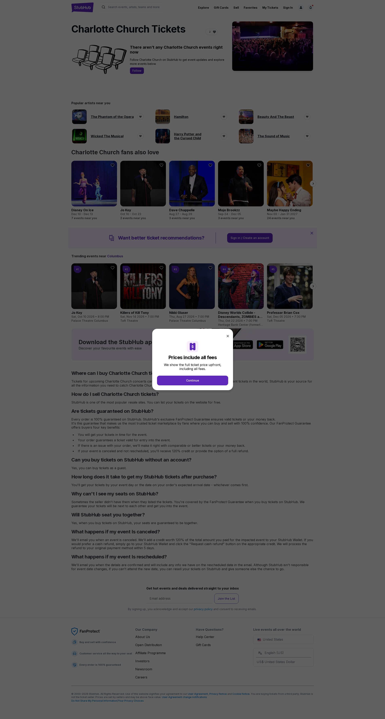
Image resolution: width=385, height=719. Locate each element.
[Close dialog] (228, 336)
